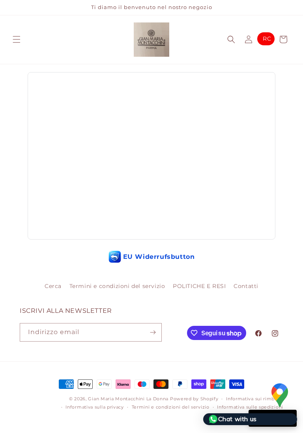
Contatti (246, 286)
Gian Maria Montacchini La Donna (128, 398)
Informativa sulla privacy (94, 407)
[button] (16, 39)
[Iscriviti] (152, 332)
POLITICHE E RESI (199, 286)
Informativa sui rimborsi (254, 398)
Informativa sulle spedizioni (250, 407)
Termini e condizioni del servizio (117, 286)
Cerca (53, 286)
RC (267, 38)
